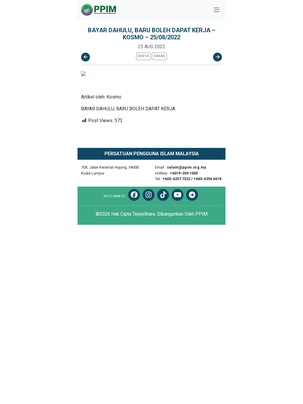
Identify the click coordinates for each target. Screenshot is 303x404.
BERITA (143, 56)
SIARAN (159, 56)
